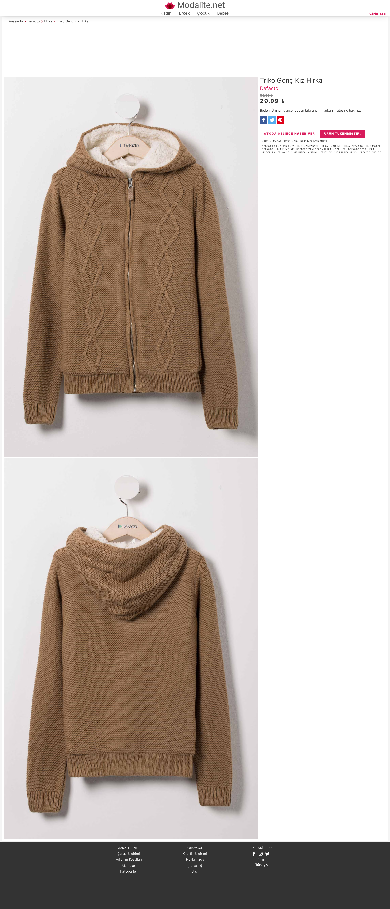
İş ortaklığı (195, 865)
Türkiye (261, 865)
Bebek (223, 13)
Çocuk (203, 13)
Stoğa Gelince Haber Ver (289, 133)
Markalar (128, 865)
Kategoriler (128, 871)
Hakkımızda (195, 859)
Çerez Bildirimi (128, 854)
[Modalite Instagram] (261, 854)
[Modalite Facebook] (255, 854)
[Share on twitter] (272, 120)
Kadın (166, 13)
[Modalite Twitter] (268, 854)
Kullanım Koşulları (128, 859)
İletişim (195, 871)
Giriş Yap (377, 13)
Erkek (184, 13)
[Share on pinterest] (280, 120)
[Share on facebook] (263, 120)
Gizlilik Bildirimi (195, 854)
